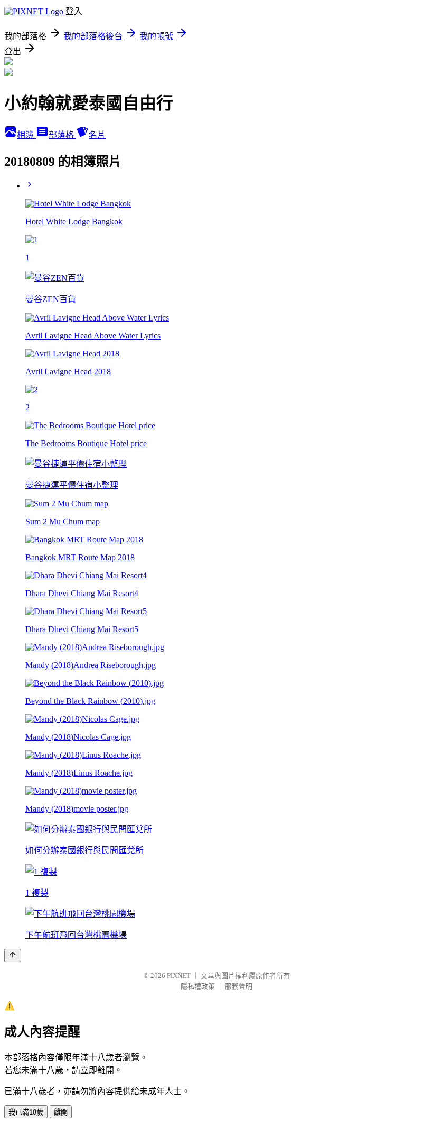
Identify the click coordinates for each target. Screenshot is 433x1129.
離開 (61, 1112)
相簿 (26, 134)
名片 (97, 134)
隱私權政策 (198, 986)
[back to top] (12, 955)
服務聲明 (238, 986)
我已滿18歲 (25, 1112)
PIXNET (179, 976)
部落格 (62, 134)
